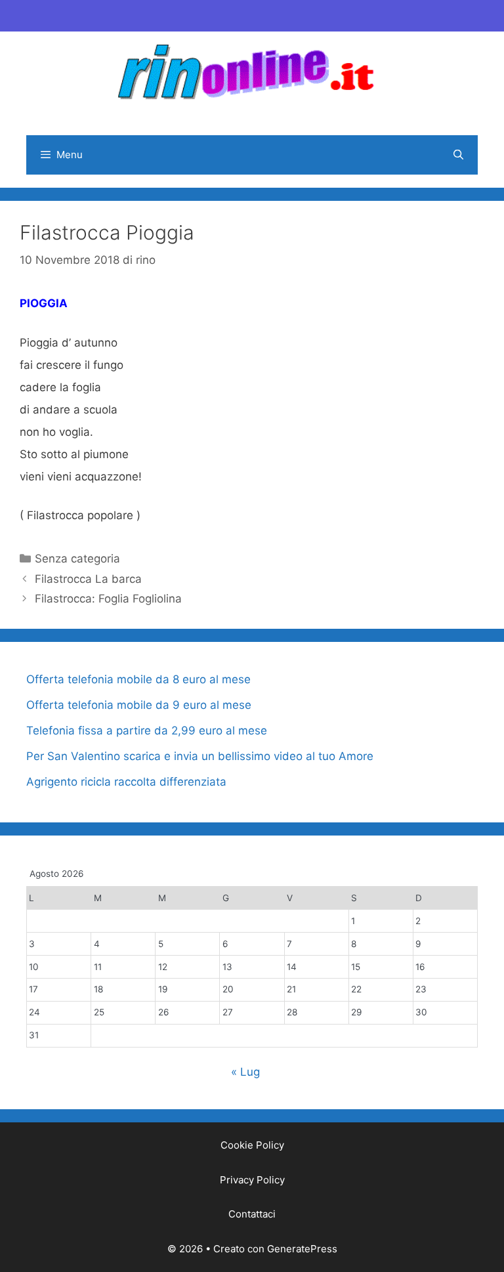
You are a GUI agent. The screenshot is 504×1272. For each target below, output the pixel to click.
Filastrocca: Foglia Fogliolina (108, 598)
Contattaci (252, 1214)
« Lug (245, 1071)
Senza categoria (77, 558)
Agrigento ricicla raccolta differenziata (126, 781)
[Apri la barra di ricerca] (458, 155)
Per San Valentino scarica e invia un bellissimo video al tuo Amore (199, 756)
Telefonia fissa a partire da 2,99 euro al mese (146, 730)
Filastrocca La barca (88, 578)
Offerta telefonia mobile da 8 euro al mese (138, 679)
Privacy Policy (252, 1180)
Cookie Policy (252, 1145)
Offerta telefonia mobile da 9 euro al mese (138, 704)
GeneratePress (302, 1248)
